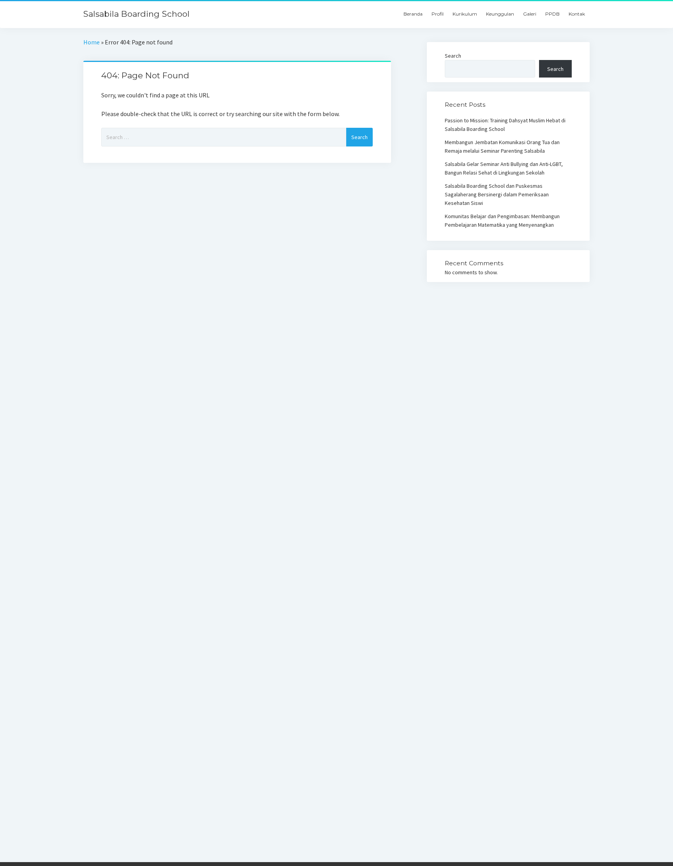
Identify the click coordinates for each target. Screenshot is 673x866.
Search (453, 55)
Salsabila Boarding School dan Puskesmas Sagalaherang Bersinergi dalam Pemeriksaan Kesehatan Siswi (497, 194)
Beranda (413, 14)
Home (91, 42)
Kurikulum (465, 14)
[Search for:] (223, 137)
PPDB (552, 14)
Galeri (529, 14)
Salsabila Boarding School (136, 14)
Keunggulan (500, 14)
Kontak (577, 14)
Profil (438, 14)
